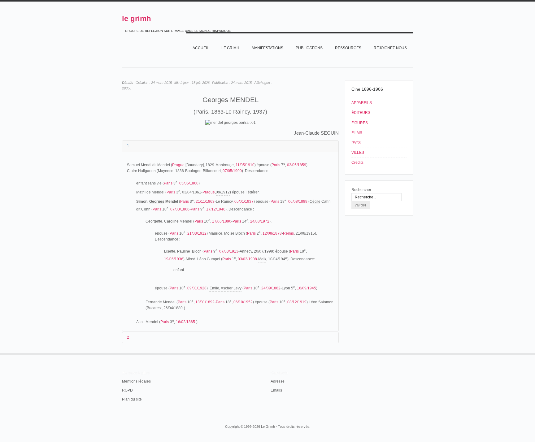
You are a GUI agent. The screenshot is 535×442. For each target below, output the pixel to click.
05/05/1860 (188, 183)
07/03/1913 (228, 251)
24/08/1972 (259, 221)
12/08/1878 (272, 233)
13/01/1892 (205, 302)
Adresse (278, 381)
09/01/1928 (197, 288)
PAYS (356, 143)
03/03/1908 (247, 259)
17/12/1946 (215, 209)
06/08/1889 (297, 201)
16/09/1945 (306, 288)
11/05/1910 (245, 165)
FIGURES (359, 123)
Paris (276, 165)
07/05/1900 (232, 171)
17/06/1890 (221, 221)
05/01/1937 (244, 201)
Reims (288, 233)
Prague (178, 165)
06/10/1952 (243, 302)
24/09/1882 (271, 288)
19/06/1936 (173, 259)
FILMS (356, 133)
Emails (276, 390)
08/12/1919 (297, 302)
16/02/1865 (185, 322)
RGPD (127, 390)
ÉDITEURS (360, 112)
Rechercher (361, 190)
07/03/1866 (179, 209)
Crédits (357, 162)
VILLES (357, 152)
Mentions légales (136, 381)
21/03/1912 (197, 233)
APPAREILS (361, 103)
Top (412, 353)
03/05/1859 (296, 165)
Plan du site (132, 399)
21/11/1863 (205, 201)
